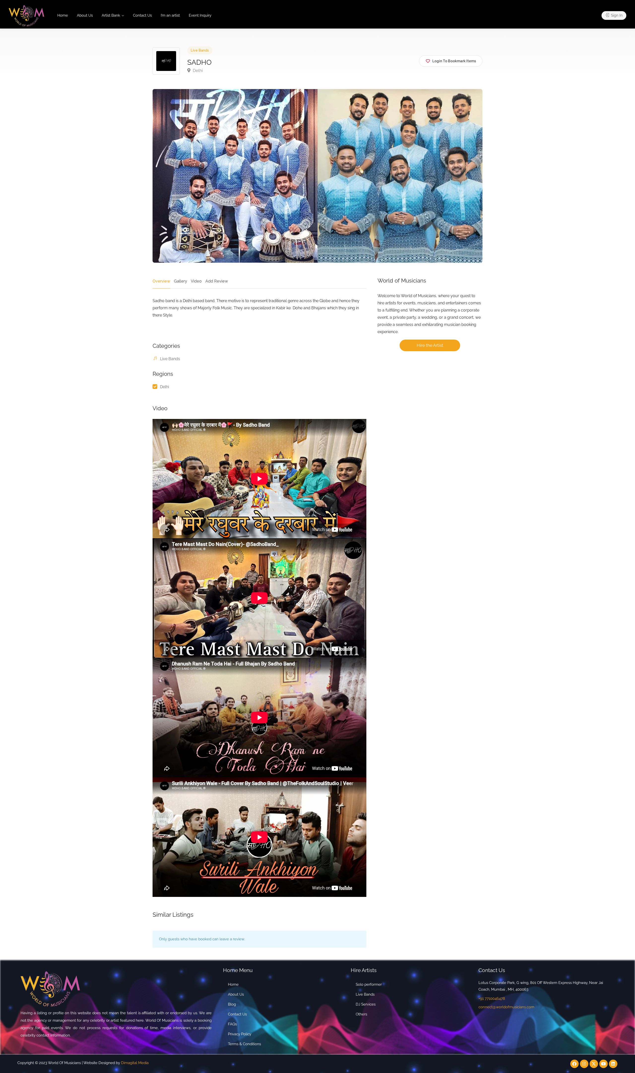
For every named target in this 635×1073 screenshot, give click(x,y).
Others (361, 1014)
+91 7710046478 (491, 998)
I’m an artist (170, 15)
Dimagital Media (135, 1063)
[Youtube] (603, 1064)
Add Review (216, 281)
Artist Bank (111, 15)
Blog (232, 1004)
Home (62, 15)
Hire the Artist (430, 345)
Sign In (616, 15)
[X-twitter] (594, 1064)
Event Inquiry (200, 15)
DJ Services (366, 1004)
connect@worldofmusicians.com (506, 1007)
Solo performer (369, 984)
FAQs (232, 1024)
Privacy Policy (239, 1034)
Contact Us (142, 15)
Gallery (180, 281)
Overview (161, 281)
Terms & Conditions (244, 1044)
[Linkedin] (613, 1064)
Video (196, 281)
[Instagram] (584, 1064)
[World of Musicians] (26, 15)
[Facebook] (574, 1064)
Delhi (197, 70)
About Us (85, 15)
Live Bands (200, 50)
